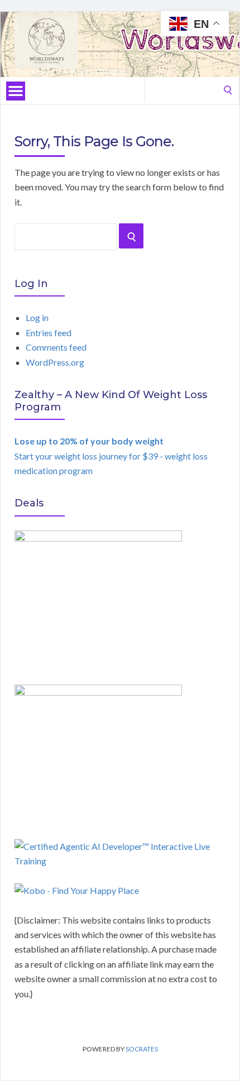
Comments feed (56, 347)
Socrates (142, 1049)
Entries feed (48, 332)
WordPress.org (55, 362)
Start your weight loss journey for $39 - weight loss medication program (111, 456)
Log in (37, 317)
